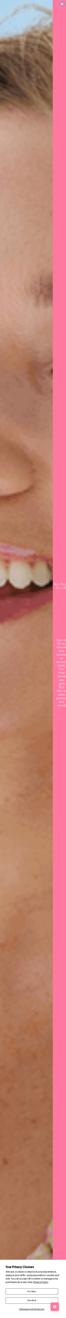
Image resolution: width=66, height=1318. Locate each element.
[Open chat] (55, 1306)
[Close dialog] (62, 4)
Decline (31, 1300)
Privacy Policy (40, 1282)
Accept (31, 1291)
